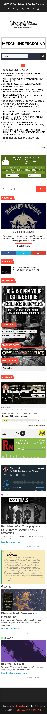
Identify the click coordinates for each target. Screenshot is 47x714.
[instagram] (38, 9)
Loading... (5, 141)
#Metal (5, 336)
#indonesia (18, 336)
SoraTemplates (18, 706)
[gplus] (18, 9)
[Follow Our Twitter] (23, 253)
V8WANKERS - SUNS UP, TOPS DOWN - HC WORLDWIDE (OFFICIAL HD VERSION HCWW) (21, 105)
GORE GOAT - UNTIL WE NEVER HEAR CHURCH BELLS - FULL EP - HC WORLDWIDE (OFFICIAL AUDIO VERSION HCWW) (24, 132)
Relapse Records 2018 (19, 410)
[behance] (33, 9)
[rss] (28, 9)
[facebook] (8, 9)
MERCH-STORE (32, 706)
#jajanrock (8, 331)
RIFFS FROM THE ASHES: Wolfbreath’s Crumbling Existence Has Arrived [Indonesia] (23, 91)
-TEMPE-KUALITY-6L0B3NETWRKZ (28, 710)
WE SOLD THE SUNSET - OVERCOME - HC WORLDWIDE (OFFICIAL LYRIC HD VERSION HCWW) (23, 123)
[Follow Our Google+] (38, 253)
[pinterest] (23, 9)
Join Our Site (24, 246)
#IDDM (33, 331)
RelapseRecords (6, 410)
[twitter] (13, 9)
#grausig (22, 331)
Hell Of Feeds (12, 555)
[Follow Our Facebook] (8, 253)
